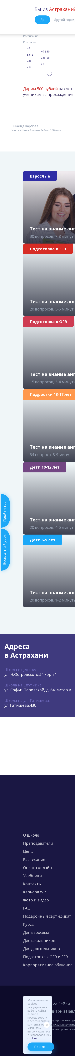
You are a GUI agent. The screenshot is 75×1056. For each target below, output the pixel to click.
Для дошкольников (41, 948)
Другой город (64, 20)
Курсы (29, 924)
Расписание (30, 36)
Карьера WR (34, 891)
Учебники (32, 875)
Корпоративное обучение (47, 964)
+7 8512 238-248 (30, 58)
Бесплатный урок (4, 549)
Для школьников (39, 940)
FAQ (26, 908)
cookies (32, 1038)
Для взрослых (36, 932)
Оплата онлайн (37, 867)
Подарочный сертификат (47, 916)
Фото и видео (36, 900)
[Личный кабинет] (49, 73)
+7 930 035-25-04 (46, 58)
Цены (28, 851)
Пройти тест (4, 511)
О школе (31, 835)
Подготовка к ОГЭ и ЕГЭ (45, 956)
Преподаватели (38, 843)
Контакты (29, 42)
